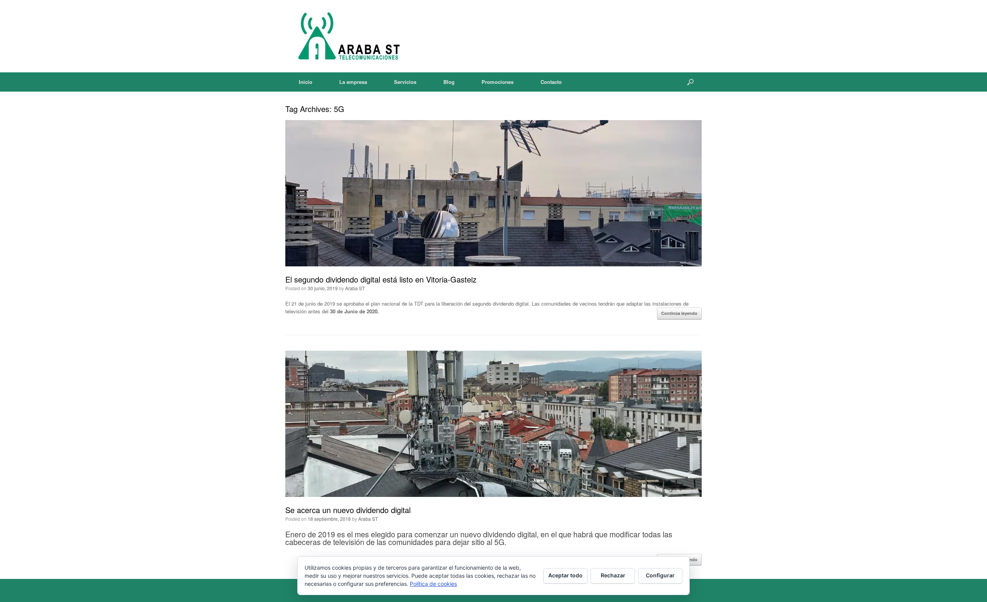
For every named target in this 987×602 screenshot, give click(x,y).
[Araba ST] (347, 36)
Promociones (498, 81)
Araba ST (355, 288)
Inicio (305, 81)
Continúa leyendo (679, 313)
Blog (449, 81)
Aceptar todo (565, 575)
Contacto (551, 81)
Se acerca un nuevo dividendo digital (348, 509)
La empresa (353, 81)
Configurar (660, 575)
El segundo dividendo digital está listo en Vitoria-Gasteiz (381, 279)
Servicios (405, 81)
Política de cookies (433, 583)
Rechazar (613, 575)
